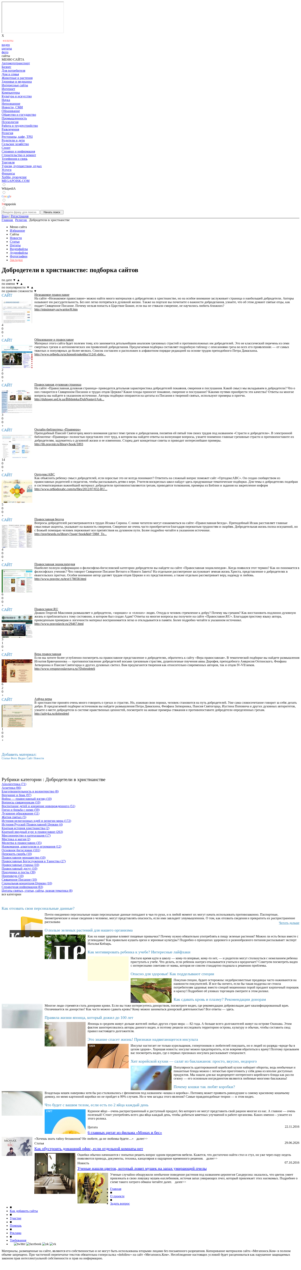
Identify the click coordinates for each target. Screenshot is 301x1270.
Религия (7, 133)
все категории (11, 894)
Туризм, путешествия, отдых (22, 166)
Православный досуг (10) (19, 868)
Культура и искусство (17, 96)
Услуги (6, 169)
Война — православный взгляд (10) (27, 798)
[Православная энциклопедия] (17, 581)
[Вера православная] (17, 670)
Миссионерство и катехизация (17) (26, 835)
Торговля (8, 162)
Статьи (15, 241)
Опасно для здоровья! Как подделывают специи (172, 974)
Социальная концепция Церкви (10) (27, 883)
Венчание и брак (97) (16, 795)
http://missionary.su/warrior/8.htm (56, 309)
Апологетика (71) (14, 784)
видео (6, 45)
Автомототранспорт (16, 63)
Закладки (16, 260)
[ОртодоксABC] (17, 491)
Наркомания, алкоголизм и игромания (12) (31, 846)
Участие (15, 1218)
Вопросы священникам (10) (21, 802)
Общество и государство (19, 114)
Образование (11, 111)
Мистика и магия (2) (16, 839)
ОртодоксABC (44, 474)
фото (5, 52)
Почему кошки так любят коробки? (204, 1086)
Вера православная (47, 654)
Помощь (16, 1225)
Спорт (6, 147)
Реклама (15, 1233)
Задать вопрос (120, 1203)
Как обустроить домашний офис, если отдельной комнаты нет (88, 1148)
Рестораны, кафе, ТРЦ (17, 136)
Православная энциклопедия (54, 564)
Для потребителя (13, 70)
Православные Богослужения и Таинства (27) (34, 861)
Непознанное (11, 103)
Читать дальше (289, 923)
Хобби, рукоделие (14, 177)
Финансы (8, 173)
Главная (115, 1189)
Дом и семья (10, 74)
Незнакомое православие (51, 294)
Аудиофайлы (19, 252)
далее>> (142, 1138)
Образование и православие (54, 339)
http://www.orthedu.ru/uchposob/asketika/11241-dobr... (70, 354)
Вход (5, 216)
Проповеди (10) (13, 876)
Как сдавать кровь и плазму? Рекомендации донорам (220, 999)
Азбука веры (43, 699)
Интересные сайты (15, 85)
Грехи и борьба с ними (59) (21, 809)
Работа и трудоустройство (20, 125)
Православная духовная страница (57, 384)
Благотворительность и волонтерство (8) (30, 791)
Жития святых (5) (14, 817)
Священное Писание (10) (19, 879)
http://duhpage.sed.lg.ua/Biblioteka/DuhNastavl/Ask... (69, 399)
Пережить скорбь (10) (17, 854)
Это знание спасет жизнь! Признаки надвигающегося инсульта (143, 1039)
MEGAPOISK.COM (15, 181)
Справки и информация (18, 151)
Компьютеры (11, 92)
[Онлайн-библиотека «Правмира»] (17, 446)
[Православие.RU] (17, 626)
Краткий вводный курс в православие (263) (32, 832)
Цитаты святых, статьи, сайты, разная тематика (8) (37, 890)
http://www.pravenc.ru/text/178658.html (60, 579)
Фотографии (18, 256)
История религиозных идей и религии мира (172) (36, 821)
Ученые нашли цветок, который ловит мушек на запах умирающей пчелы (142, 1168)
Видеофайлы (19, 249)
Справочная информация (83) (22, 887)
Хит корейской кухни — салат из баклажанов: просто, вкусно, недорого (194, 1061)
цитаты (7, 48)
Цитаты (15, 245)
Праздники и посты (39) (18, 872)
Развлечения (10, 129)
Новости (16, 238)
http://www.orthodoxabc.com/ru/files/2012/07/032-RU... (70, 489)
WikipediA (9, 188)
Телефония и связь (14, 158)
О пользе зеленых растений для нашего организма (89, 930)
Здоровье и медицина (17, 81)
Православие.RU (46, 609)
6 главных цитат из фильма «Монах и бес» (125, 1132)
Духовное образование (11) (20, 813)
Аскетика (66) (11, 787)
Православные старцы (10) (20, 865)
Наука (6, 100)
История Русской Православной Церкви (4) (32, 824)
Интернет (8, 89)
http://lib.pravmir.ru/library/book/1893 (58, 444)
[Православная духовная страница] (17, 401)
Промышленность (14, 118)
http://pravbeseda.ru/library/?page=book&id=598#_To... (70, 534)
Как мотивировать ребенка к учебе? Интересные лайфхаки (139, 952)
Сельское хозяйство (15, 144)
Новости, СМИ (12, 107)
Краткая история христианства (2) (25, 828)
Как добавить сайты (24, 1211)
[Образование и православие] (17, 356)
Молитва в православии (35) (22, 843)
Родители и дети (13, 140)
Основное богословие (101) (21, 850)
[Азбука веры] (17, 715)
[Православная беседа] (17, 536)
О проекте (117, 1196)
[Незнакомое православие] (17, 311)
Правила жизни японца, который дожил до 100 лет (89, 1017)
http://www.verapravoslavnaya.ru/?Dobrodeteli (64, 668)
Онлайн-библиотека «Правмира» (57, 429)
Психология (10, 122)
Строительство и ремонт (19, 155)
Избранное (17, 230)
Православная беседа (49, 519)
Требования (18, 1240)
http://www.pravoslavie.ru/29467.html (59, 624)
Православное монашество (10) (23, 857)
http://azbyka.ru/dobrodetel (51, 713)
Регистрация (19, 216)
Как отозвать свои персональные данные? (38, 908)
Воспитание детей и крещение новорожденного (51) (38, 806)
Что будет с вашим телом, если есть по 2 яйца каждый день (96, 1105)
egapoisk (9, 204)
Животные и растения (17, 78)
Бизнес (6, 67)
